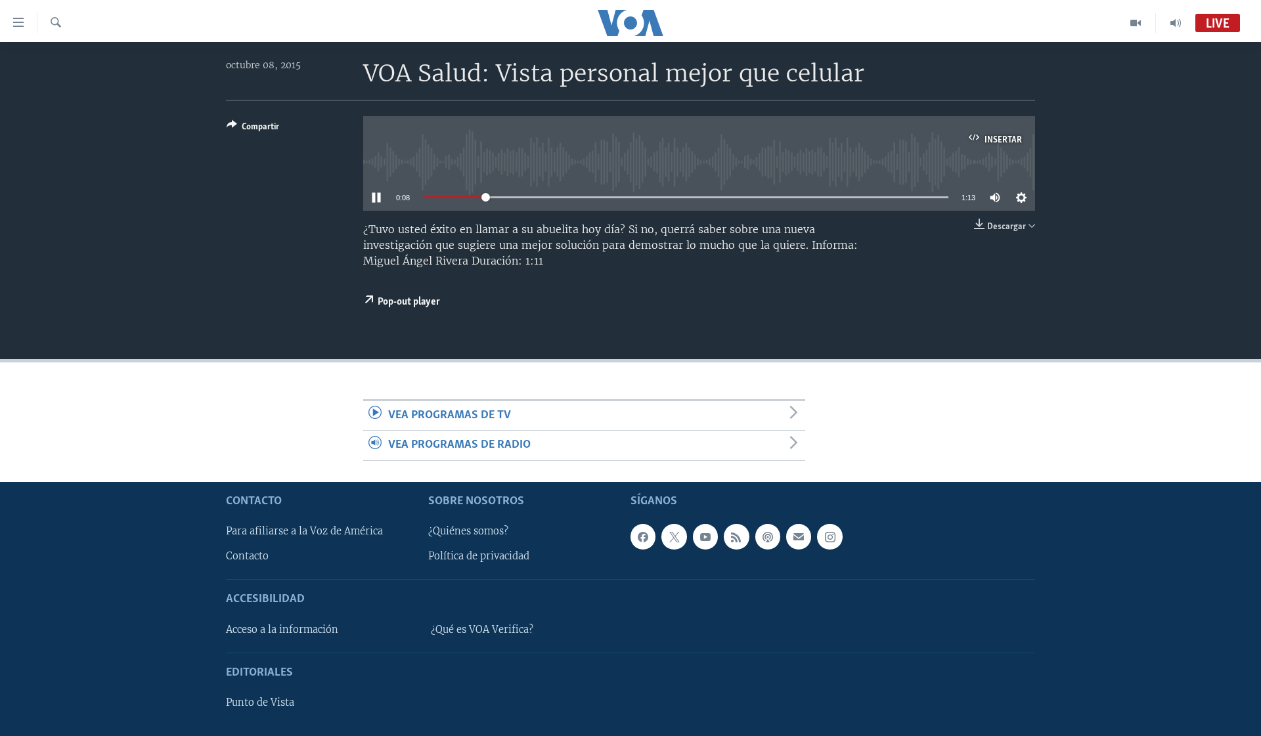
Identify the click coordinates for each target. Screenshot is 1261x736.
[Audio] (1175, 23)
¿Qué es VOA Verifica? (482, 629)
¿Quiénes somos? (468, 531)
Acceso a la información (282, 629)
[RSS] (736, 536)
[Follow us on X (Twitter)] (673, 536)
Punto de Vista (260, 702)
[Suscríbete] (798, 536)
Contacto (247, 556)
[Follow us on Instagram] (829, 536)
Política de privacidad (478, 556)
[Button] (253, 128)
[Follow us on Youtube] (705, 536)
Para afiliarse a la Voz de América (304, 531)
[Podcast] (767, 536)
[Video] (1136, 23)
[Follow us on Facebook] (642, 536)
